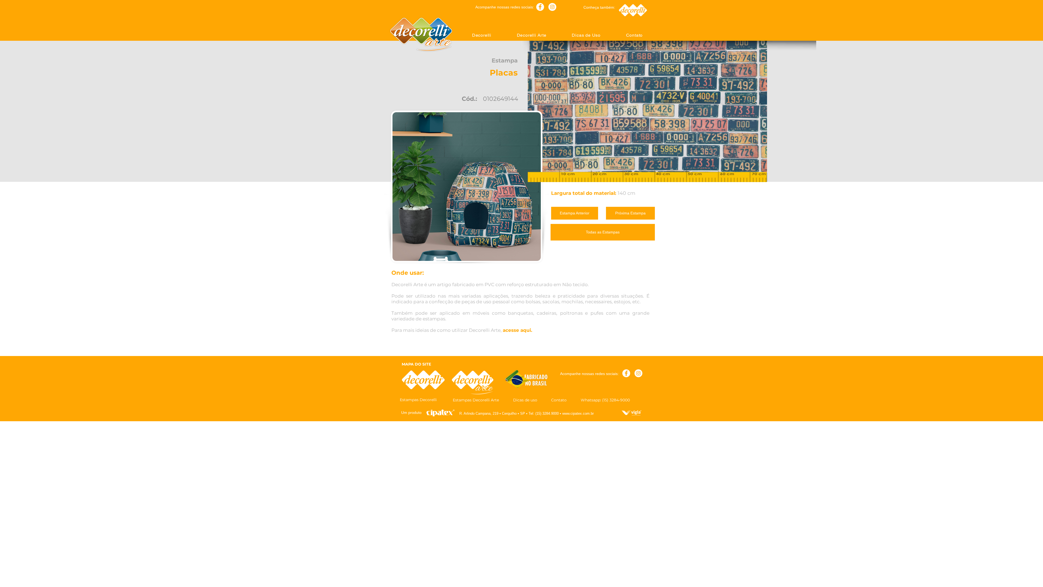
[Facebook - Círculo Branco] (540, 7)
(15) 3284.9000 (547, 413)
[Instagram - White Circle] (552, 7)
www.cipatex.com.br (578, 413)
